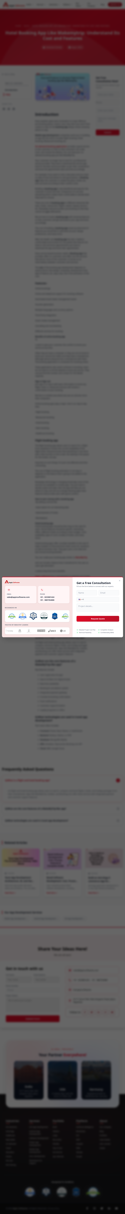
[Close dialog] (120, 581)
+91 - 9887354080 (47, 600)
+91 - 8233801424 (47, 597)
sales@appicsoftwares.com (18, 597)
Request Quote (98, 618)
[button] (80, 599)
